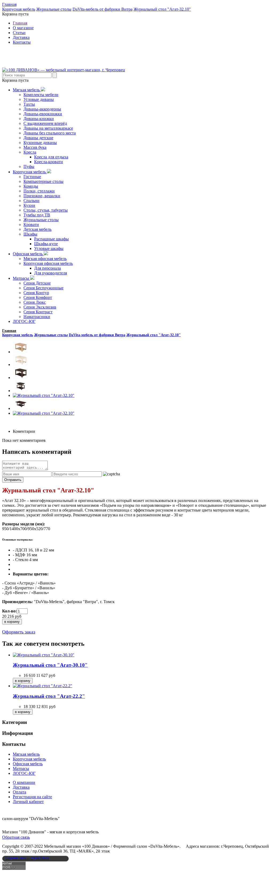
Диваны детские (38, 137)
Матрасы (21, 278)
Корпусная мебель (18, 9)
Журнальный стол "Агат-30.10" (50, 665)
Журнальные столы (53, 9)
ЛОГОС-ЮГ (24, 321)
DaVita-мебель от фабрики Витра (103, 9)
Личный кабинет (28, 801)
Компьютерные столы (43, 181)
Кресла (29, 152)
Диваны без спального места (49, 133)
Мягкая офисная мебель (45, 258)
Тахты (29, 104)
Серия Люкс (34, 302)
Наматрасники (36, 316)
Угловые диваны (38, 99)
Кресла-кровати (48, 161)
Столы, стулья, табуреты (45, 210)
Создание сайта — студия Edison (27, 858)
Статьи (19, 32)
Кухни (29, 205)
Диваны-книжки (38, 118)
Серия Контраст (38, 312)
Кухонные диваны (40, 142)
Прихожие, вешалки (41, 195)
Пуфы (28, 166)
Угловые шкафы (48, 248)
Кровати (31, 224)
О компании (24, 782)
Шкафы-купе (46, 243)
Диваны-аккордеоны (42, 109)
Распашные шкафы (51, 239)
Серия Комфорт (37, 297)
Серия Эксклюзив (39, 307)
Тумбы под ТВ (36, 215)
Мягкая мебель (27, 90)
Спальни (31, 200)
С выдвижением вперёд (45, 123)
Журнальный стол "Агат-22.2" (49, 696)
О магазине (23, 28)
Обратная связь (16, 837)
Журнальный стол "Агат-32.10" (162, 9)
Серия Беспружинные (43, 288)
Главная (9, 4)
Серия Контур (36, 292)
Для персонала (47, 268)
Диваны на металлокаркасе (48, 128)
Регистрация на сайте (32, 796)
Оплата (19, 792)
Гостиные (32, 176)
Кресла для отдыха (51, 157)
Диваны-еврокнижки (42, 114)
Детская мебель (37, 229)
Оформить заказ (18, 632)
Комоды (30, 186)
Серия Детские (37, 283)
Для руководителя (50, 273)
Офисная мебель (28, 254)
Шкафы (30, 234)
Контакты (22, 42)
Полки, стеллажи (39, 191)
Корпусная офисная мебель (48, 263)
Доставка (21, 37)
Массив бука (34, 147)
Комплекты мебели (40, 94)
